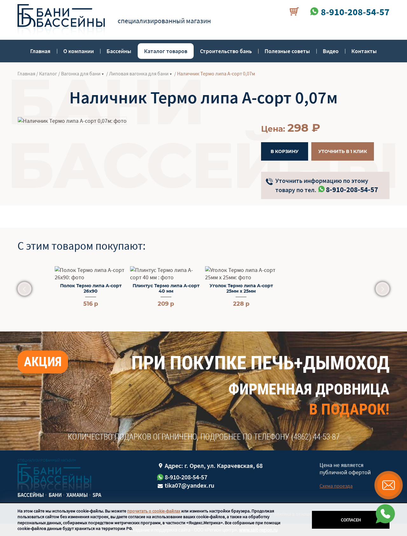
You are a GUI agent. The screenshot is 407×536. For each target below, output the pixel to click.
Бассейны (119, 51)
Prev (24, 289)
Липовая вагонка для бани (139, 73)
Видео (331, 51)
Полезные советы (287, 51)
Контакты (364, 51)
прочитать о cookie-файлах (153, 511)
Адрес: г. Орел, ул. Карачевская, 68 (214, 466)
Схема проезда (336, 486)
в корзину (285, 151)
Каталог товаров (165, 51)
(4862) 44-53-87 (315, 437)
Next (383, 289)
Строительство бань (226, 51)
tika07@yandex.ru (189, 485)
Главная (40, 51)
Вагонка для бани (80, 73)
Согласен (351, 520)
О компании (78, 51)
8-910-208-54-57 (352, 189)
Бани (55, 494)
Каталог (48, 73)
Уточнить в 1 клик (342, 151)
